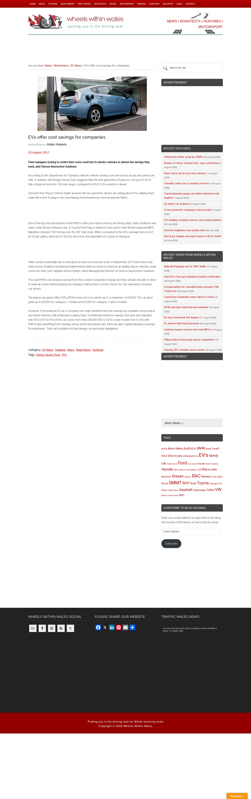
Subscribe (171, 543)
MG (209, 469)
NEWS (172, 21)
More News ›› (174, 423)
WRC (182, 495)
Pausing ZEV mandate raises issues (184, 349)
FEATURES (212, 21)
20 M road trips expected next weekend (186, 307)
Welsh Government (169, 495)
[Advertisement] (125, 47)
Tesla (193, 483)
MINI (214, 469)
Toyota (203, 483)
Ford (182, 463)
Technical (97, 350)
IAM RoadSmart (180, 470)
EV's (64, 355)
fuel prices (192, 464)
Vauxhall (185, 490)
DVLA (164, 456)
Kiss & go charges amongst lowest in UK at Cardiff (192, 236)
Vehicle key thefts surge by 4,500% (183, 156)
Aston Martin (175, 448)
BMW (201, 448)
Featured (60, 350)
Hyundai (167, 469)
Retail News (83, 350)
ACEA (164, 448)
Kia (204, 469)
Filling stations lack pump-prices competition (189, 339)
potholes (187, 477)
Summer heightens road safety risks (184, 230)
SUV (185, 483)
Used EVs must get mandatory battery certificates (192, 276)
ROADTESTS (190, 21)
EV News (47, 350)
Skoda (164, 483)
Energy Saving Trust (48, 355)
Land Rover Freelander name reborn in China (189, 297)
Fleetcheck (172, 464)
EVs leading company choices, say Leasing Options (193, 220)
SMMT (175, 482)
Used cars (173, 490)
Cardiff (216, 448)
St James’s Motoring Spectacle (181, 323)
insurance (192, 469)
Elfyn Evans (175, 455)
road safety (217, 477)
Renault (206, 476)
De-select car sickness (177, 203)
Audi (187, 448)
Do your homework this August (181, 317)
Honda (201, 463)
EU (197, 456)
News (70, 350)
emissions (189, 455)
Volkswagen (199, 490)
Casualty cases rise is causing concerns (186, 183)
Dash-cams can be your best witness (185, 173)
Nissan (178, 476)
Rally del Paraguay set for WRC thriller (185, 266)
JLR (199, 469)
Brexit (208, 448)
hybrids (215, 464)
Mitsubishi (166, 477)
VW (218, 489)
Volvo (210, 490)
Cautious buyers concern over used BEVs (187, 329)
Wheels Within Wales (76, 21)
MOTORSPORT (210, 27)
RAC (196, 475)
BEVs (193, 448)
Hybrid (208, 464)
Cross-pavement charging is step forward (187, 209)
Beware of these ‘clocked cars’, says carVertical (191, 163)
